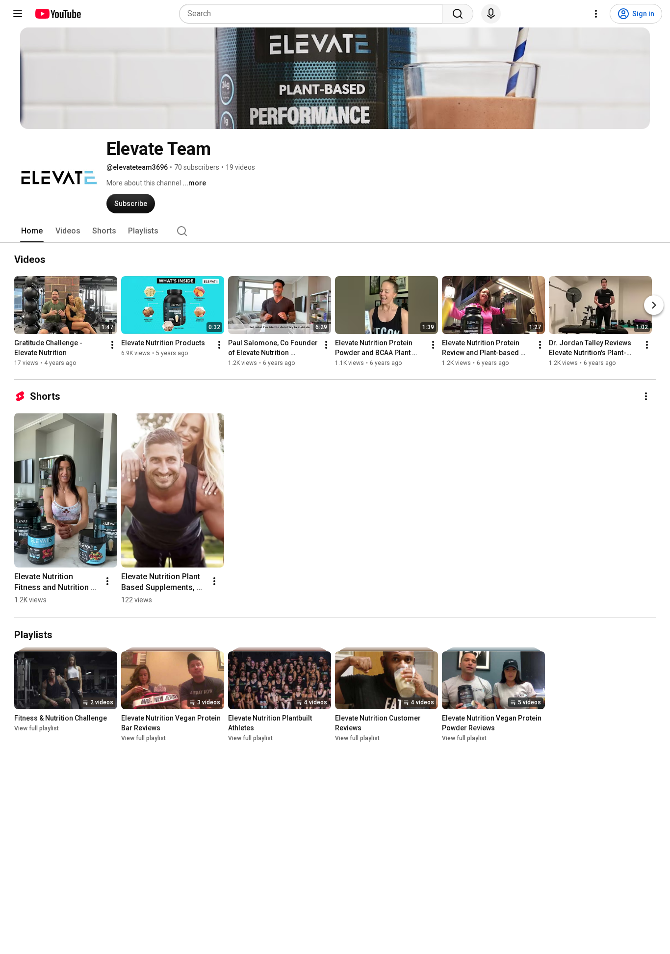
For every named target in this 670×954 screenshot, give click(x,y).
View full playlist (36, 728)
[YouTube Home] (57, 13)
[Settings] (596, 14)
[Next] (654, 305)
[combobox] (313, 14)
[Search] (457, 14)
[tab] (32, 231)
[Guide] (18, 14)
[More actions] (112, 345)
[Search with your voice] (491, 14)
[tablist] (335, 231)
